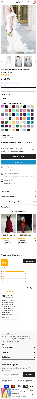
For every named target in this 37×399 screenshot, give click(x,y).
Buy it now (18, 162)
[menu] (2, 2)
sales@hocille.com (13, 341)
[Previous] (1, 61)
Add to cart (18, 156)
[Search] (7, 2)
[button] (8, 75)
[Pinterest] (3, 344)
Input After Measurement (12, 138)
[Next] (35, 61)
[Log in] (29, 2)
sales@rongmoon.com (9, 183)
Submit (29, 375)
